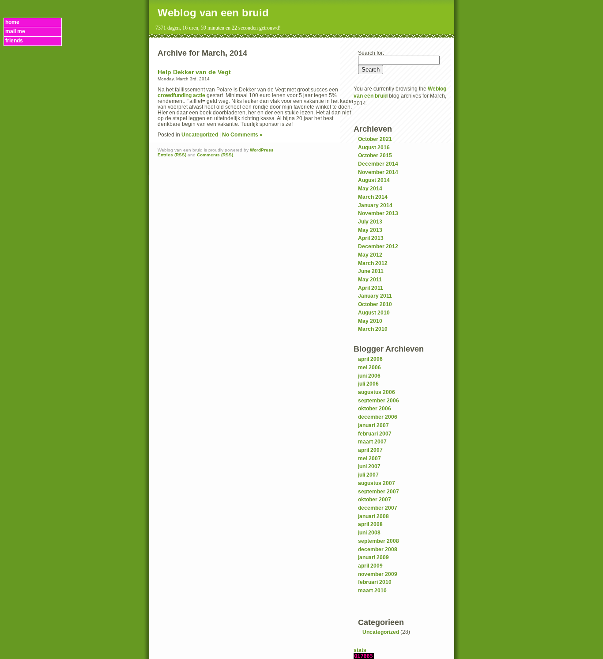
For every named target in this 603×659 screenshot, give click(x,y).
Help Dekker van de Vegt (194, 72)
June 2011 (371, 271)
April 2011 (370, 288)
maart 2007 (372, 441)
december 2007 (377, 508)
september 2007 (378, 491)
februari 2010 (375, 582)
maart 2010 (372, 590)
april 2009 (370, 565)
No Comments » (242, 134)
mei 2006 (369, 367)
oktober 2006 (374, 408)
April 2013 (371, 238)
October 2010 (375, 304)
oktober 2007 (374, 499)
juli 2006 (368, 383)
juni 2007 (369, 466)
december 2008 (377, 549)
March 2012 (373, 263)
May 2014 (370, 188)
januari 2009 (373, 557)
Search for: (371, 53)
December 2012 (378, 246)
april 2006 (370, 359)
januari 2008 (373, 516)
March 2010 (373, 329)
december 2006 (377, 417)
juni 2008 (369, 532)
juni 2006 (369, 376)
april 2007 (370, 450)
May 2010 (370, 321)
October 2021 (375, 139)
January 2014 (375, 205)
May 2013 (370, 230)
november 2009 (377, 574)
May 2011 (370, 279)
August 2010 (374, 312)
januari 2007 (373, 425)
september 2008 (378, 541)
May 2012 (370, 255)
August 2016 (374, 147)
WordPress (262, 150)
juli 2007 (368, 474)
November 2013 (378, 213)
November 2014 (378, 172)
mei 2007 (369, 458)
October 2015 (375, 155)
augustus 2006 (376, 392)
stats (360, 650)
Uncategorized (380, 632)
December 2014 (378, 164)
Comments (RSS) (215, 154)
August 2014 (374, 180)
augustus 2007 (376, 483)
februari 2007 (375, 433)
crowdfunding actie (181, 95)
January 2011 (375, 296)
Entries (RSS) (172, 154)
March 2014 (373, 197)
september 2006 (378, 400)
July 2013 (370, 221)
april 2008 (370, 524)
